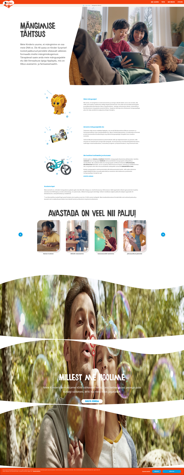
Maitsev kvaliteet (48, 235)
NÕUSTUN (171, 471)
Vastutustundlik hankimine (106, 235)
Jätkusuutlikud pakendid (134, 235)
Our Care (88, 5)
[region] (92, 471)
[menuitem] (155, 2)
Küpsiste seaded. (146, 471)
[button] (20, 234)
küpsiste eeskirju (36, 471)
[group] (48, 237)
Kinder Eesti (83, 5)
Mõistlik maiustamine (77, 235)
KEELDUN (156, 471)
